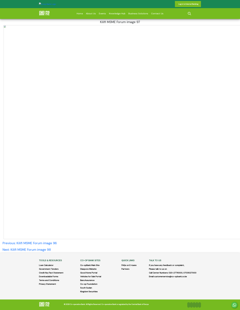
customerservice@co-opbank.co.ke (170, 276)
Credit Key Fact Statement (51, 272)
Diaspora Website (88, 269)
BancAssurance (87, 280)
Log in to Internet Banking (188, 4)
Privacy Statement (47, 284)
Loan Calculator (46, 265)
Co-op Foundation (88, 284)
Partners (125, 269)
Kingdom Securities (89, 291)
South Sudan (86, 287)
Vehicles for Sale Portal (90, 276)
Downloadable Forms (48, 276)
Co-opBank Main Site (90, 265)
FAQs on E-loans (129, 265)
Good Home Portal (88, 272)
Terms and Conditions (49, 280)
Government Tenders (48, 269)
